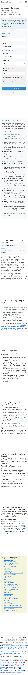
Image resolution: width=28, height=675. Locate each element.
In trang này (5, 12)
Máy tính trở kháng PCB (10, 603)
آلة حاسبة (12, 670)
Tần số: (4, 36)
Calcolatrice (3, 660)
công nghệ (17, 316)
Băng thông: (5, 60)
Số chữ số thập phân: (9, 71)
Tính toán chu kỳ (7, 309)
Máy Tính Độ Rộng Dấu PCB (11, 574)
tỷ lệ (21, 412)
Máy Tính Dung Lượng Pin (10, 561)
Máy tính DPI (7, 581)
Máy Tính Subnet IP (9, 582)
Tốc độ (3, 248)
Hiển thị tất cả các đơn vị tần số (13, 77)
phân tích (10, 273)
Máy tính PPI (7, 576)
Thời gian (4, 245)
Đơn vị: (4, 43)
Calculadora (12, 660)
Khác (7, 5)
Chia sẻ (19, 14)
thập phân (9, 370)
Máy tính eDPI (7, 595)
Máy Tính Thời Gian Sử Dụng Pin (12, 605)
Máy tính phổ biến (8, 653)
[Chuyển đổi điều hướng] (26, 2)
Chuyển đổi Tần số (14, 88)
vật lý (18, 407)
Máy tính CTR (7, 592)
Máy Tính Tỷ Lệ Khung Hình (11, 589)
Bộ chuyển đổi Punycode (10, 610)
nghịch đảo (10, 460)
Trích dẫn (4, 14)
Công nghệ (11, 5)
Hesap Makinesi (13, 665)
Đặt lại (14, 93)
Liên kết (12, 14)
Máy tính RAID (7, 591)
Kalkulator (22, 665)
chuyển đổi (3, 261)
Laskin (9, 669)
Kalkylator (2, 669)
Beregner (21, 659)
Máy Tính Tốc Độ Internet (17, 326)
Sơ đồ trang (17, 653)
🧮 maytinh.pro (5, 2)
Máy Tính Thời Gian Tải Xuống (11, 599)
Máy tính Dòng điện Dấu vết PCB (12, 584)
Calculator (5, 662)
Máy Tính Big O (8, 579)
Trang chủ (3, 5)
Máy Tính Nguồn (8, 560)
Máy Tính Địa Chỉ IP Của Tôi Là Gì (12, 587)
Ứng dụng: (5, 53)
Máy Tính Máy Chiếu (9, 597)
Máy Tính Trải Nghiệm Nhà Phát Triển (13, 573)
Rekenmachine (4, 670)
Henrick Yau (9, 10)
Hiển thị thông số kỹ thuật (12, 81)
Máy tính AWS (7, 600)
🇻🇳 (21, 2)
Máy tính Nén (7, 569)
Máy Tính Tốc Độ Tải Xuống (11, 563)
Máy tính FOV (7, 568)
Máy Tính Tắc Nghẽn (9, 608)
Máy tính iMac (7, 578)
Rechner (16, 669)
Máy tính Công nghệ (7, 644)
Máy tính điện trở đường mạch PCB (13, 607)
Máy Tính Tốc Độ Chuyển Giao (12, 328)
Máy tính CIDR (7, 602)
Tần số (13, 245)
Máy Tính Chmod (8, 594)
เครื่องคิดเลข (21, 670)
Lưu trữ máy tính (8, 571)
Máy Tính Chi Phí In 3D (10, 566)
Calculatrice (3, 665)
